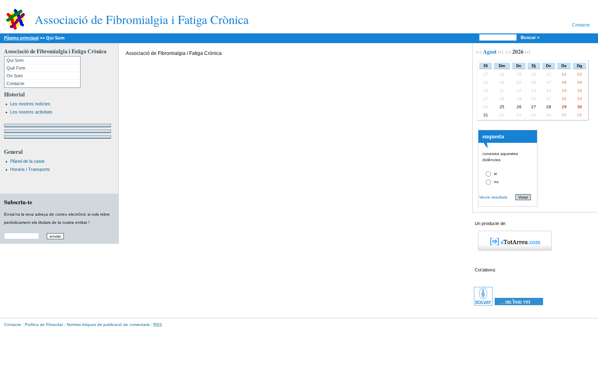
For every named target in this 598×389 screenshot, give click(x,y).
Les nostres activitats (31, 111)
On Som (15, 75)
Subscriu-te (18, 202)
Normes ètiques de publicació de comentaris (108, 324)
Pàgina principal (21, 37)
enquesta (493, 136)
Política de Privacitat (44, 324)
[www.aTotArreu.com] (512, 249)
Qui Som (15, 60)
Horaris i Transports (30, 169)
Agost (490, 51)
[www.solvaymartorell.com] (509, 305)
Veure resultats (493, 197)
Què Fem (16, 68)
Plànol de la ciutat (27, 161)
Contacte (581, 24)
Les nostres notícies (30, 103)
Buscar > (531, 37)
